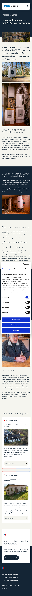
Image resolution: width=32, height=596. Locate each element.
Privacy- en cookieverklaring (10, 580)
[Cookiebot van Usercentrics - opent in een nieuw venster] (23, 264)
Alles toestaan (16, 319)
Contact (4, 588)
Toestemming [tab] (6, 269)
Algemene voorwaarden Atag (10, 574)
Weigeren (16, 330)
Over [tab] (26, 269)
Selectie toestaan (16, 325)
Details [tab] (16, 269)
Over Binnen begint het (13, 585)
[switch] (27, 302)
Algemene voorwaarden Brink (10, 577)
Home (3, 585)
